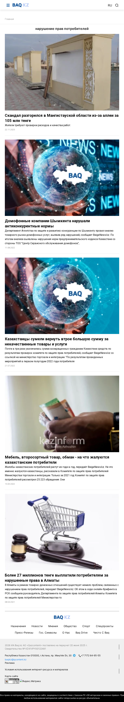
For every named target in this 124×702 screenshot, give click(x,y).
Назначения (18, 626)
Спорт (86, 626)
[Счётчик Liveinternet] (12, 680)
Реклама (10, 662)
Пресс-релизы (24, 632)
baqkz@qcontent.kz (15, 659)
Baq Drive (82, 632)
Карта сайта (11, 676)
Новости (37, 626)
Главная (9, 19)
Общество (70, 626)
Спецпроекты (104, 626)
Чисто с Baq (101, 632)
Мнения (53, 626)
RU (110, 5)
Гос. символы (48, 632)
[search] (116, 5)
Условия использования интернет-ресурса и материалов (36, 669)
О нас (66, 632)
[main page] (59, 5)
